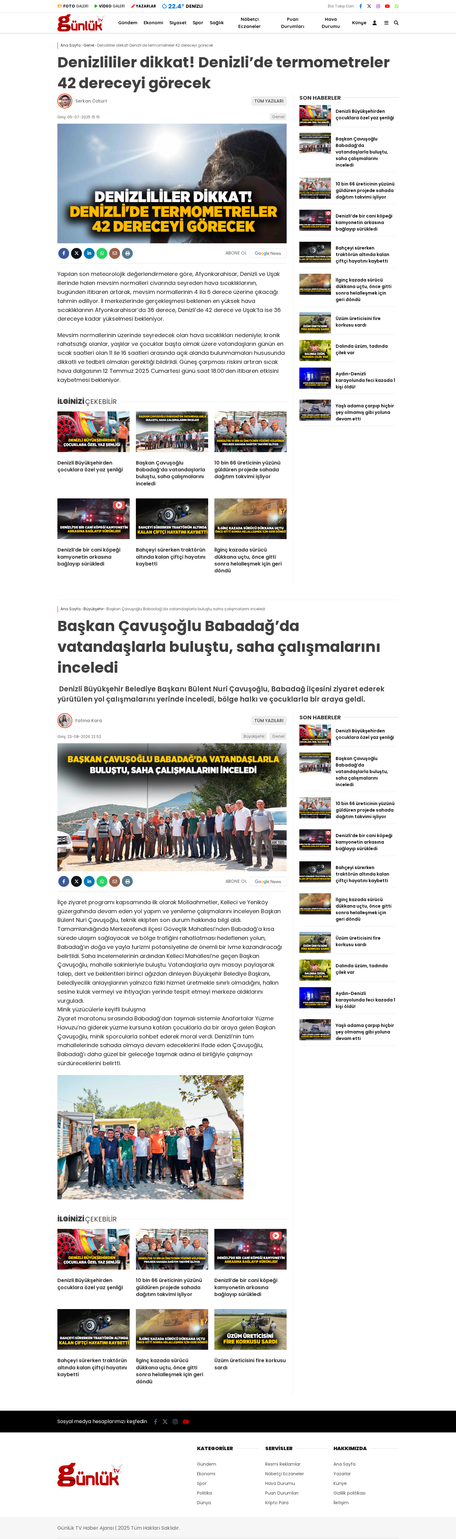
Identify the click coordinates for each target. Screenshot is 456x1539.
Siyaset (177, 22)
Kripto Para (276, 1503)
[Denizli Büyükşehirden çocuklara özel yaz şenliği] (93, 433)
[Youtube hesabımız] (387, 6)
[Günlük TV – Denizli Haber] (81, 30)
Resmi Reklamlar (283, 1464)
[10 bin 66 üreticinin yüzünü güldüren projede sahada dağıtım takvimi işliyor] (250, 433)
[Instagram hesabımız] (378, 6)
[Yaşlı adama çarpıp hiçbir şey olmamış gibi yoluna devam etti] (315, 419)
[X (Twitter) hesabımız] (369, 6)
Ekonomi (153, 22)
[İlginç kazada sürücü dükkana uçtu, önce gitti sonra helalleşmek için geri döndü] (250, 520)
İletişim (341, 1503)
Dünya (204, 1503)
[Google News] (268, 253)
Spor (198, 22)
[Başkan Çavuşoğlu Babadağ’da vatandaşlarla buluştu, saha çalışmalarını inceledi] (172, 433)
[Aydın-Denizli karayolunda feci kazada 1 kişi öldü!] (315, 387)
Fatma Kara (88, 720)
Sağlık (217, 22)
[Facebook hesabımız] (360, 6)
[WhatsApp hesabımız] (397, 6)
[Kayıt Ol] (376, 23)
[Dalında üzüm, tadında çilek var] (315, 359)
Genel (278, 117)
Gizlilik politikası (349, 1493)
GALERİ (75, 6)
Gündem (127, 22)
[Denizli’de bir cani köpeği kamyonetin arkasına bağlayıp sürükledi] (93, 520)
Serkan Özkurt (91, 101)
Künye (359, 22)
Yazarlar (342, 1474)
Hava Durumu (331, 22)
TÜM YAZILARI (269, 101)
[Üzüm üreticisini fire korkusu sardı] (315, 332)
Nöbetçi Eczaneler (249, 22)
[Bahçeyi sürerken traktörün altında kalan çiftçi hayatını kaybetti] (172, 520)
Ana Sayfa (344, 1464)
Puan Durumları (292, 22)
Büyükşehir (254, 736)
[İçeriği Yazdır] (127, 253)
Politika (204, 1493)
